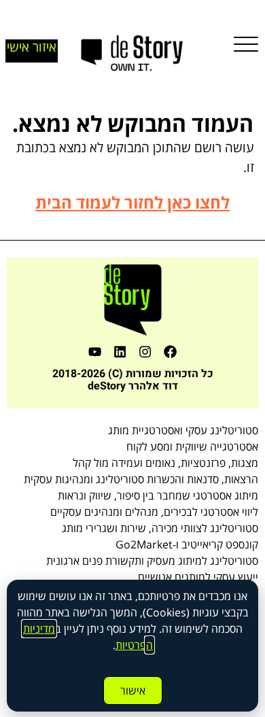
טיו (128, 644)
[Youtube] (95, 352)
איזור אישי (31, 46)
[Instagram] (145, 352)
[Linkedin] (120, 352)
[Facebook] (170, 352)
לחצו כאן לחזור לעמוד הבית (132, 202)
